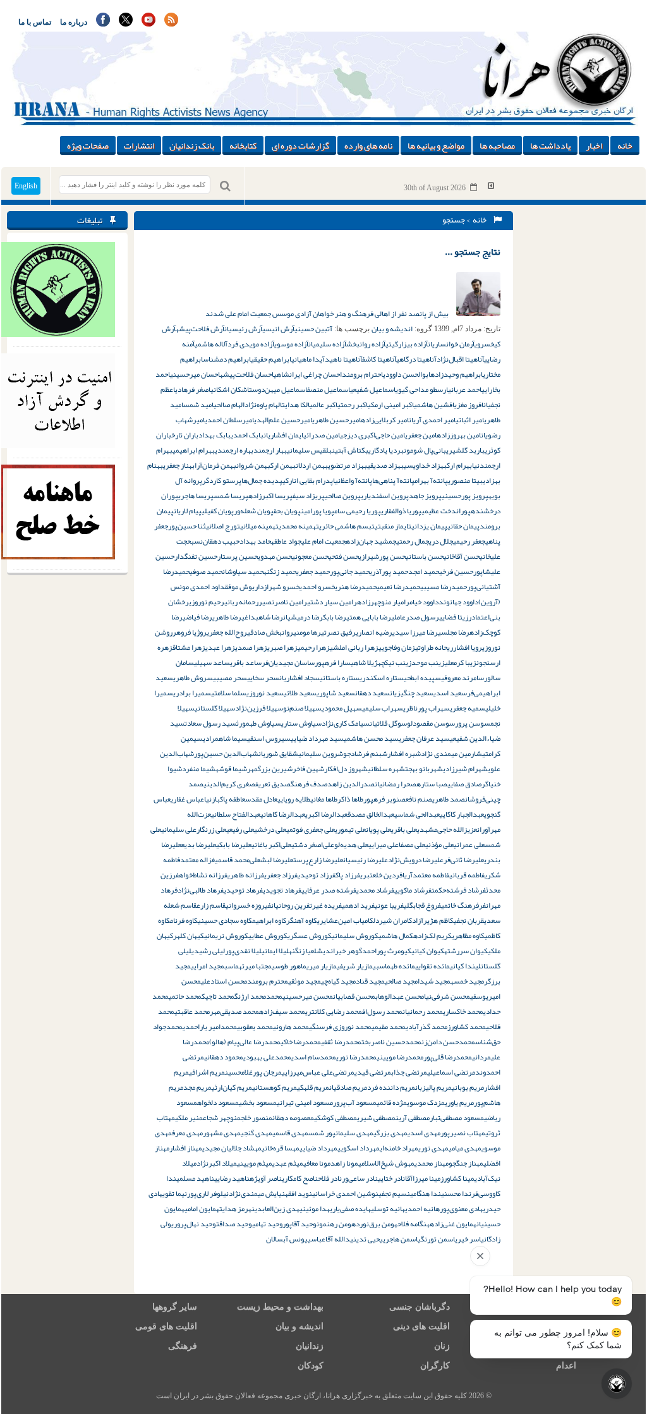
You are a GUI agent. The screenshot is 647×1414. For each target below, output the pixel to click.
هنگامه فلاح (413, 1223)
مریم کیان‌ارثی (232, 1087)
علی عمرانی (469, 844)
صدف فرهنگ (309, 783)
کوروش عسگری (309, 935)
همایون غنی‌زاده (453, 1223)
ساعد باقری (246, 662)
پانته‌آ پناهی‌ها (393, 480)
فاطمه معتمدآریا (425, 874)
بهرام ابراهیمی (193, 450)
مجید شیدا (434, 981)
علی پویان (378, 829)
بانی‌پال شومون (425, 450)
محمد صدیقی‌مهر (234, 1011)
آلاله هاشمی (211, 343)
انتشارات (139, 145)
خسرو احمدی (317, 586)
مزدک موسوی (426, 1102)
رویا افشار (467, 647)
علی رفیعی (240, 829)
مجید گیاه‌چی (338, 981)
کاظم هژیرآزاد (433, 920)
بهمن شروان (253, 465)
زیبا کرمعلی (460, 662)
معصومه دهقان (293, 1117)
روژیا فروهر (189, 632)
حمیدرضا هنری (356, 586)
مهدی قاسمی (290, 1132)
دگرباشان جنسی (419, 1307)
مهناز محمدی (431, 1163)
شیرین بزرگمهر (270, 768)
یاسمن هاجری (402, 1238)
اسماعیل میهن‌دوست (278, 389)
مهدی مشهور (222, 1132)
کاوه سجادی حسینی (225, 920)
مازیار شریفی (355, 965)
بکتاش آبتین (350, 450)
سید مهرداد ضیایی (317, 738)
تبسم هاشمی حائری (347, 525)
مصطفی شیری (376, 1117)
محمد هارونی (291, 1026)
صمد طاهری (448, 799)
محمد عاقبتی (192, 1011)
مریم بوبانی (468, 1087)
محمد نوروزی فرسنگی (340, 1026)
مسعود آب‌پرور (355, 1102)
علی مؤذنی (439, 844)
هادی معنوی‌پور (461, 1208)
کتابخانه (243, 145)
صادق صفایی (464, 783)
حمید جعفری (313, 571)
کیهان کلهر (188, 935)
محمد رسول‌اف (382, 1011)
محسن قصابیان (354, 996)
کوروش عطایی (267, 935)
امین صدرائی (321, 434)
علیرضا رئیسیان (365, 859)
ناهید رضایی (232, 1178)
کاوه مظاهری (468, 935)
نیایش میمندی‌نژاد (257, 1193)
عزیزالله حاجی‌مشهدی (447, 829)
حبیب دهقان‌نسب (215, 541)
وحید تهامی (267, 1223)
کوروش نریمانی (226, 935)
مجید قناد (370, 981)
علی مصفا (412, 844)
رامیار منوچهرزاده (383, 601)
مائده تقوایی (432, 965)
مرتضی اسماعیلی (451, 1072)
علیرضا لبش (276, 859)
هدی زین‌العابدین (275, 1208)
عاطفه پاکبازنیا (224, 799)
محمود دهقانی (223, 1056)
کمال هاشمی (395, 935)
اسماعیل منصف (328, 389)
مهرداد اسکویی (358, 1147)
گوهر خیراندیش (339, 950)
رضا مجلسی (453, 632)
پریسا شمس (231, 495)
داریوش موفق (244, 586)
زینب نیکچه (394, 662)
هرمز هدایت (235, 1208)
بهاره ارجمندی (234, 450)
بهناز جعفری (179, 465)
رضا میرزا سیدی (415, 632)
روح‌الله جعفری (227, 632)
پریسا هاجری (196, 495)
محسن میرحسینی (307, 996)
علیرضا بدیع (198, 844)
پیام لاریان (188, 510)
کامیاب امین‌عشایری (345, 920)
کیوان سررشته (466, 950)
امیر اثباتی (470, 419)
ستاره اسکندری (382, 677)
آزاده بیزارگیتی (406, 343)
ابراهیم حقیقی (271, 359)
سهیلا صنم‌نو (302, 708)
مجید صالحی (401, 981)
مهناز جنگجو (466, 1163)
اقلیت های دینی (421, 1326)
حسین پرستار (237, 556)
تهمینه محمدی (299, 525)
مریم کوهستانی (274, 1087)
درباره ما (73, 22)
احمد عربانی (464, 389)
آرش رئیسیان (243, 328)
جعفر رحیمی (469, 541)
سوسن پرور (472, 723)
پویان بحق (287, 510)
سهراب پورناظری (426, 708)
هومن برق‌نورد (376, 1223)
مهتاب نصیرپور (462, 1132)
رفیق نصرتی (338, 632)
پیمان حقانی (463, 525)
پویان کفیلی (218, 510)
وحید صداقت (234, 1223)
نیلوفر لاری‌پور (208, 1193)
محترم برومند (267, 981)
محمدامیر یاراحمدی (210, 1026)
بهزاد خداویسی (425, 465)
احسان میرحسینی (195, 374)
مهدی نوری (433, 1147)
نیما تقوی (174, 1193)
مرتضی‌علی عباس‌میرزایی (318, 1072)
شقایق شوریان (278, 753)
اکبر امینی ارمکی (391, 404)
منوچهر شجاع (222, 1117)
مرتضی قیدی (372, 1072)
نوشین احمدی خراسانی (345, 1193)
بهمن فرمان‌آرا (215, 465)
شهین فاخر (308, 768)
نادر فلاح (330, 1178)
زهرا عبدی (220, 647)
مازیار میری (321, 965)
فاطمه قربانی (467, 874)
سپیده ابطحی (422, 677)
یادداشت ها (550, 145)
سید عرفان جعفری (424, 738)
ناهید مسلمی (195, 1178)
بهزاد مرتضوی (347, 465)
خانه (624, 145)
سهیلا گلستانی (215, 708)
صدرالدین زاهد (351, 783)
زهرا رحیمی (314, 647)
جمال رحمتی (412, 541)
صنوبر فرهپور (384, 799)
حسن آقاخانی (462, 556)
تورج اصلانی (223, 525)
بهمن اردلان (312, 465)
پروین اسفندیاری (385, 495)
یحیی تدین (368, 1238)
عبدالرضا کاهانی (282, 814)
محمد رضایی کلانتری (333, 1011)
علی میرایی (383, 844)
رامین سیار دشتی (332, 601)
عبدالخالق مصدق (371, 814)
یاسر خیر (470, 1238)
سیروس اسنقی (269, 738)
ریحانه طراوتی (434, 647)
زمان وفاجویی (396, 647)
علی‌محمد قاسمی (237, 859)
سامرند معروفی (462, 677)
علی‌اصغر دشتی (312, 844)
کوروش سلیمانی (355, 935)
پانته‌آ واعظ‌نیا (352, 480)
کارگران (435, 1365)
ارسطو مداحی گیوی (422, 389)
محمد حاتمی (185, 996)
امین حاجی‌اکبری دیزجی (372, 434)
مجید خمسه (467, 981)
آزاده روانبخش (365, 343)
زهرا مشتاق (188, 647)
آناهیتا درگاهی (416, 359)
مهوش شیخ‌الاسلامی (386, 1163)
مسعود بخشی (258, 1102)
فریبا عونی (389, 905)
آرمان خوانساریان (451, 343)
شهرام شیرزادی (465, 768)
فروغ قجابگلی (422, 905)
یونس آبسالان (287, 1238)
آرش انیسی (278, 328)
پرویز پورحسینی (465, 495)
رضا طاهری (226, 617)
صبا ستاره (431, 783)
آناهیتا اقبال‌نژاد (460, 359)
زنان (442, 1346)
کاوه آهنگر (301, 920)
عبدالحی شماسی (417, 814)
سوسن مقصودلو (431, 723)
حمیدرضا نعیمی (398, 586)
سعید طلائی (300, 692)
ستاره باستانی (340, 677)
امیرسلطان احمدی (229, 419)
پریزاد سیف (309, 495)
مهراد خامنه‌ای (399, 1147)
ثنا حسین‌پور (187, 525)
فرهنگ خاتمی (460, 905)
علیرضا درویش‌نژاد (416, 859)
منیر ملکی (189, 1117)
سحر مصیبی (230, 677)
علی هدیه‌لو (351, 844)
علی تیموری (350, 829)
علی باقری (404, 829)
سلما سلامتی (228, 692)
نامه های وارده (368, 145)
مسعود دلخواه (218, 1102)
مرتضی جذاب (409, 1072)
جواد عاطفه (286, 541)
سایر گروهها (174, 1307)
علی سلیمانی (179, 829)
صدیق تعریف (273, 783)
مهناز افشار (185, 1147)
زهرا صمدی (251, 647)
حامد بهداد (255, 541)
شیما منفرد (198, 768)
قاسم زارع (211, 905)
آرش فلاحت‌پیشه (200, 328)
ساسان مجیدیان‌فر (288, 662)
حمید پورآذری (389, 571)
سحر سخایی (263, 677)
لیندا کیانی (465, 965)
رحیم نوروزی (206, 601)
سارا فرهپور (333, 662)
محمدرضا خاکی (301, 1041)
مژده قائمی (392, 1102)
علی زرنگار (211, 829)
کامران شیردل (392, 920)
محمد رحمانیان (422, 1011)
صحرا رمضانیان (395, 783)
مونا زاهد (344, 1163)
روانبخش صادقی (270, 632)
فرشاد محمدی (375, 890)
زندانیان (310, 1346)
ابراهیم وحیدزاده (456, 374)
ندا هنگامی (425, 1193)
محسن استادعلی (224, 981)
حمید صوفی (206, 571)
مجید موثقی (304, 981)
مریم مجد (197, 1087)
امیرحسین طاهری (336, 419)
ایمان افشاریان (283, 434)
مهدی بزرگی (390, 1132)
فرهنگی (182, 1346)
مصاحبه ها (497, 145)
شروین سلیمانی (320, 753)
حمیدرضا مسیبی (443, 586)
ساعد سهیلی (212, 662)
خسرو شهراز (281, 586)
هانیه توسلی (388, 1208)
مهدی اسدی (424, 1132)
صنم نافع (419, 799)
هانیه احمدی (422, 1208)
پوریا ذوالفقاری (401, 510)
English (26, 185)
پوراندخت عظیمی (446, 510)
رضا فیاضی (197, 617)
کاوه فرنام (184, 920)
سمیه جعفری (467, 708)
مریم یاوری (459, 1102)
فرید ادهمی (358, 905)
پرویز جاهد (425, 495)
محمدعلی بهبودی (267, 1056)
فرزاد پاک (348, 874)
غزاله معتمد (197, 859)
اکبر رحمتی (352, 404)
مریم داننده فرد (391, 1087)
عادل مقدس (261, 799)
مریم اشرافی (207, 1072)
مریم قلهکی (313, 1087)
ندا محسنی (456, 1193)
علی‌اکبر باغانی (271, 844)
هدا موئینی (314, 1208)
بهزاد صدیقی (385, 465)
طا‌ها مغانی (323, 799)
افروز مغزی (468, 404)
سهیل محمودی (342, 708)
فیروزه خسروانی (248, 905)
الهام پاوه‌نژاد (263, 404)
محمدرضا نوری (356, 1056)
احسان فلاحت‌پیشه (247, 374)
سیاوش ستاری (301, 723)
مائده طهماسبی (394, 965)
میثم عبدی (287, 1163)
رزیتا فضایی (455, 617)
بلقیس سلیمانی (309, 450)
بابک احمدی (247, 434)
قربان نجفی (469, 920)
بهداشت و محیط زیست (280, 1307)
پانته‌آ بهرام (431, 480)
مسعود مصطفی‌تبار (457, 1117)
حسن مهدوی (275, 556)
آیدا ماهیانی (308, 359)
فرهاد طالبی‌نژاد (201, 890)
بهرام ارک (459, 465)
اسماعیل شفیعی (373, 389)
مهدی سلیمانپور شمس (340, 1132)
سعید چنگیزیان (411, 692)
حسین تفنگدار (195, 556)
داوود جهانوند (458, 601)
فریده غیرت (326, 905)
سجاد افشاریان (299, 677)
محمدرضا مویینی (400, 1056)
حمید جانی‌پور (350, 571)
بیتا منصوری (465, 480)
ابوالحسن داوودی (406, 374)
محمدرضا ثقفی (341, 1041)
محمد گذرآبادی (426, 1026)
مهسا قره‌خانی (280, 1147)
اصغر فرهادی (192, 389)
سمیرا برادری (192, 692)
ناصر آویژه (266, 1178)
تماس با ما (34, 22)
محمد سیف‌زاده (282, 1011)
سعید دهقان (372, 692)
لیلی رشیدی (208, 950)
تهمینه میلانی (259, 525)
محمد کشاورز (466, 1026)
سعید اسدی (450, 692)
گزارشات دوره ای (300, 145)
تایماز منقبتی (393, 525)
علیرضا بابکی (233, 844)
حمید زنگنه (279, 571)
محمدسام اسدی (313, 1056)
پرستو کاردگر (221, 480)
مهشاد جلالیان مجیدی (232, 1147)
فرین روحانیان (290, 905)
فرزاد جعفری (281, 874)
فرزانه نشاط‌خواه (203, 874)
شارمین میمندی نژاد (451, 753)
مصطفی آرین (413, 1117)
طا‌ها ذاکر (350, 799)
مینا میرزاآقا (422, 1178)
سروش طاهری (193, 677)
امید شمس (198, 404)
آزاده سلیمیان (327, 343)
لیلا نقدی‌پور (243, 950)
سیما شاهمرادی (225, 738)
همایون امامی (201, 1208)
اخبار (594, 145)
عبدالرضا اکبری (326, 814)
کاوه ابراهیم (269, 920)
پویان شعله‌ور (254, 510)
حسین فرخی (456, 571)
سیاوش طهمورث (258, 723)
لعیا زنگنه (303, 950)
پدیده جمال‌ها (261, 480)
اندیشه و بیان (392, 328)
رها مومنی (307, 632)
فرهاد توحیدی (243, 890)
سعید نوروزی (265, 692)
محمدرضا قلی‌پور (447, 1056)
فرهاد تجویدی (282, 890)
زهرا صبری (282, 647)
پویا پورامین (317, 510)
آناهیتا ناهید (343, 359)
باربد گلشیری (465, 450)
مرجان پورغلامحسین (253, 1072)
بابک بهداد (214, 434)
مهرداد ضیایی (318, 1147)
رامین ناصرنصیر (282, 601)
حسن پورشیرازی (382, 556)
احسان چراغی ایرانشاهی (308, 374)
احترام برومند (362, 374)
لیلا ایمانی (275, 950)
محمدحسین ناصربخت (391, 1041)
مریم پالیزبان (433, 1087)
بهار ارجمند (270, 450)
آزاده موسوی (291, 343)
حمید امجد (423, 571)
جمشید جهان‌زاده (371, 541)
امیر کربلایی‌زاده (385, 419)
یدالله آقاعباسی (330, 1238)
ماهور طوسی (289, 965)
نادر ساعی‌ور (360, 1178)
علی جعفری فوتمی (310, 829)
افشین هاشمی (434, 404)
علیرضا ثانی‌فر (464, 859)
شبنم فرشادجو (365, 753)
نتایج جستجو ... (472, 251)
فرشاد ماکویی (413, 890)
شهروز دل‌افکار (346, 768)
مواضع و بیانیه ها (436, 145)
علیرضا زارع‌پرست (318, 859)
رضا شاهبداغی (262, 617)
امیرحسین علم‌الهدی (283, 419)
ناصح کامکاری (300, 1178)
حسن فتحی (344, 556)
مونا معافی (316, 1163)
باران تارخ (184, 434)
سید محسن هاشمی (371, 738)
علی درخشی (270, 829)
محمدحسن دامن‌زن (448, 1041)
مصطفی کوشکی (335, 1117)
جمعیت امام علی (323, 541)
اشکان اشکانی (229, 389)
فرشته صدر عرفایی (328, 890)
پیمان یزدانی (429, 525)
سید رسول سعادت (210, 723)
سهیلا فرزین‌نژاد (259, 708)
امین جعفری (421, 434)
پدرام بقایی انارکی (307, 480)
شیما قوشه (231, 768)
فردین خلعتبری (381, 874)
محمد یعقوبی (255, 1026)
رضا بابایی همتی (368, 617)
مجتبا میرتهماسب (248, 965)
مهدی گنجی (256, 1132)
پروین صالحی (343, 495)
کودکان (311, 1365)
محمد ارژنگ (250, 996)
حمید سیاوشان (242, 571)
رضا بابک (334, 617)
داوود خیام (423, 601)
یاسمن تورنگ (439, 1238)
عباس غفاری (187, 799)
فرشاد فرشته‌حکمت (459, 890)
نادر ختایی (391, 1178)
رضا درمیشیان (303, 617)
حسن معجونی (310, 556)
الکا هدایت (296, 404)
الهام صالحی (229, 404)
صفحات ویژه (88, 145)
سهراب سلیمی (382, 708)
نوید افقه (298, 1193)
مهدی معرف (187, 1132)
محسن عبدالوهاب (399, 996)
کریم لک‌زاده (432, 935)
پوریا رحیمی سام (357, 510)
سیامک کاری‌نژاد (346, 723)
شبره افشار (404, 753)
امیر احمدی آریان (432, 419)
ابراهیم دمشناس (227, 359)
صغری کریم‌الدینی (229, 783)
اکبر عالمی (323, 404)
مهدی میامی (465, 1147)
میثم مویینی (254, 1163)
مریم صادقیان (348, 1087)
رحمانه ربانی (241, 601)
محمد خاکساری (463, 1011)
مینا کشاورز (457, 1178)
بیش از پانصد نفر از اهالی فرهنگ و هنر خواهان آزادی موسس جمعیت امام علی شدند (327, 313)
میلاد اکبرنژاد (217, 1163)
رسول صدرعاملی (415, 617)
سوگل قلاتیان (388, 723)
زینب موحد (428, 662)
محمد (274, 996)
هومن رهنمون (336, 1223)
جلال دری (441, 541)
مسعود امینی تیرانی (305, 1102)
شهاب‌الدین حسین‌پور (226, 753)
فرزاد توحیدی (317, 874)
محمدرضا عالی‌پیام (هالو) (245, 1041)
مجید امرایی (207, 965)
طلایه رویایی (293, 799)
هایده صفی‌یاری (350, 1208)
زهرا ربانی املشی (354, 647)
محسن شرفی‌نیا (447, 996)
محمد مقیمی (389, 1026)
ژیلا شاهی (364, 662)
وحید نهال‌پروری (193, 1223)
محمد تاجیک (218, 996)
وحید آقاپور (299, 1223)
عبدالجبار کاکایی (462, 814)
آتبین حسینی (313, 328)
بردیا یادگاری (386, 450)
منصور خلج (256, 1117)
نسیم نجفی (394, 1193)
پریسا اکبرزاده (270, 495)
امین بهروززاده (459, 434)
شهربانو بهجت (424, 768)
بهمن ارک (283, 465)
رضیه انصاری (374, 632)
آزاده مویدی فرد (250, 343)
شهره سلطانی (386, 768)
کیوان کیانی (427, 950)
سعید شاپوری (336, 692)
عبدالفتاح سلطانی (235, 814)
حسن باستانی (425, 556)
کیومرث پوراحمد (386, 950)
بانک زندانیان (191, 145)
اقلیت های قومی (166, 1326)
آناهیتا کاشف (379, 359)
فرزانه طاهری (245, 874)
